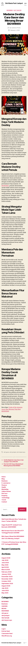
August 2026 (6, 558)
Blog (3, 479)
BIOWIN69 (10, 10)
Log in (4, 629)
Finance (4, 485)
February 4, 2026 (15, 30)
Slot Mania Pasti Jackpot (14, 3)
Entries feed (6, 631)
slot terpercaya (21, 452)
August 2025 (6, 586)
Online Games (6, 491)
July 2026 (5, 560)
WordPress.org (7, 636)
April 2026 (5, 567)
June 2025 (5, 590)
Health (4, 487)
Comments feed (7, 633)
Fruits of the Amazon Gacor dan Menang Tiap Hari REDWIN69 (12, 409)
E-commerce (6, 483)
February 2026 (7, 572)
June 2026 (5, 562)
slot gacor (17, 10)
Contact (4, 502)
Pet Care (4, 493)
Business (4, 481)
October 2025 (6, 581)
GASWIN (4, 606)
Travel (4, 500)
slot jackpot (13, 452)
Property (4, 495)
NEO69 (4, 608)
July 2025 (5, 588)
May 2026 (5, 565)
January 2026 (6, 574)
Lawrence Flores (15, 27)
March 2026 (6, 569)
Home (3, 477)
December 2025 (7, 576)
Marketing (5, 489)
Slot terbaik (5, 618)
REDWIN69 (5, 611)
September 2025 (7, 583)
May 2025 (5, 593)
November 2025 (7, 579)
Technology (5, 497)
